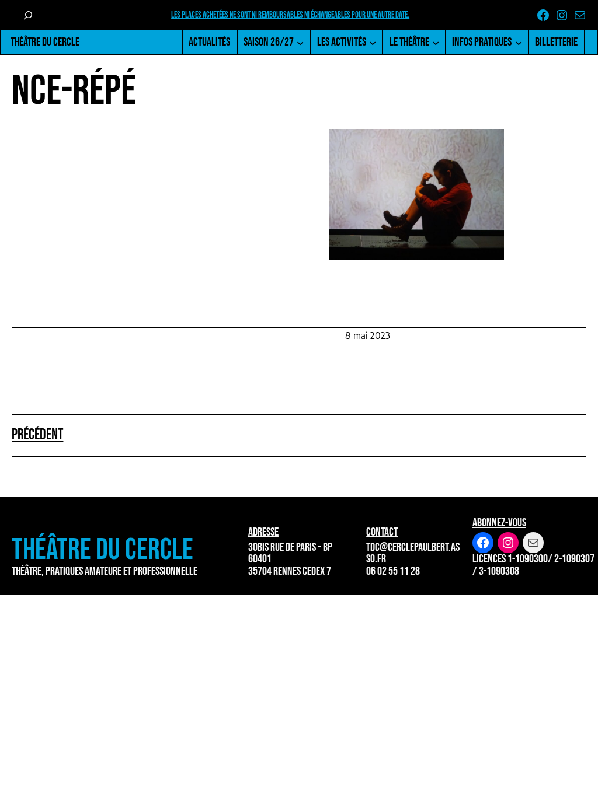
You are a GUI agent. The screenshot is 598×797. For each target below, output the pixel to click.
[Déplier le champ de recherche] (28, 15)
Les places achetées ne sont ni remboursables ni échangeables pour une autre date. (290, 14)
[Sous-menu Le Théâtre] (435, 42)
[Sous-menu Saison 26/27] (300, 42)
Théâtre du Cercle (45, 42)
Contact (382, 532)
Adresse (263, 532)
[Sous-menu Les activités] (372, 42)
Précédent (37, 435)
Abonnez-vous (499, 523)
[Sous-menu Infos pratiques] (518, 42)
